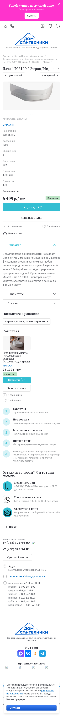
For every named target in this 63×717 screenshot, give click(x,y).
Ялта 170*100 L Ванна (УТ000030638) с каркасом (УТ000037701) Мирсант (16, 357)
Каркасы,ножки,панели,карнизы (41, 59)
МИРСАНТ (8, 124)
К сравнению (15, 226)
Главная (6, 56)
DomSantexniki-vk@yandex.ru (26, 576)
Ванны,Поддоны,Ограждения (29, 56)
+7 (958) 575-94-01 (16, 549)
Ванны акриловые (12, 59)
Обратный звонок (17, 557)
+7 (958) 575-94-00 (16, 543)
